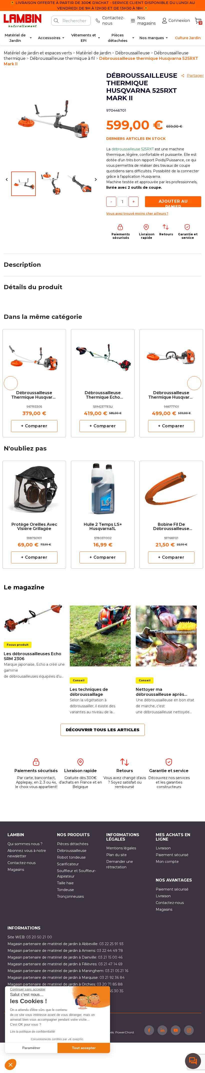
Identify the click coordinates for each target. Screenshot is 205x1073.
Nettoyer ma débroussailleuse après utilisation (160, 692)
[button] (10, 1065)
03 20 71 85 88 (110, 984)
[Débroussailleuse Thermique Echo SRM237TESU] (102, 355)
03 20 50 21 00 (39, 937)
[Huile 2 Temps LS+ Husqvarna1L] (102, 487)
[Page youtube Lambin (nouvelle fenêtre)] (175, 1030)
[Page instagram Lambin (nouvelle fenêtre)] (189, 1030)
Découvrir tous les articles (103, 729)
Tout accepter (84, 1048)
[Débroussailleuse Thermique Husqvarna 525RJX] (171, 355)
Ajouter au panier (173, 203)
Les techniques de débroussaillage (89, 692)
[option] (34, 383)
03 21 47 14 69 (110, 964)
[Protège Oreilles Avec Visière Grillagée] (34, 487)
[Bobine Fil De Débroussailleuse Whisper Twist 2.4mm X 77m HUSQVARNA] (171, 487)
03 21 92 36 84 (112, 977)
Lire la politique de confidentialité (32, 1031)
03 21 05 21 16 (116, 971)
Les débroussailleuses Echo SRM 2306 (32, 656)
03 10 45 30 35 (110, 991)
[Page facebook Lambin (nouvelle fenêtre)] (149, 1030)
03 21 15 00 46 (110, 957)
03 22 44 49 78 (110, 950)
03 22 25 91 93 (111, 944)
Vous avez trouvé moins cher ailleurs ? (137, 213)
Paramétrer (31, 1048)
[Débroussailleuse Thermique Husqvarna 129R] (34, 355)
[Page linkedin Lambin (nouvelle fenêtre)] (162, 1030)
